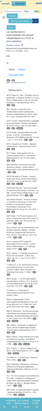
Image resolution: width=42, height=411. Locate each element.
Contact (35, 403)
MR (8, 80)
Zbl (13, 80)
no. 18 (36, 21)
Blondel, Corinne (13, 45)
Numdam (19, 128)
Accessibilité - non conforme (17, 400)
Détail (11, 69)
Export (21, 69)
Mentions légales (22, 403)
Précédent (12, 16)
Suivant (11, 27)
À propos (36, 400)
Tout (26, 11)
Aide (9, 403)
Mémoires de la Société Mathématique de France (20, 21)
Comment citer (16, 74)
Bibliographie (15, 90)
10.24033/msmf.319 (18, 82)
